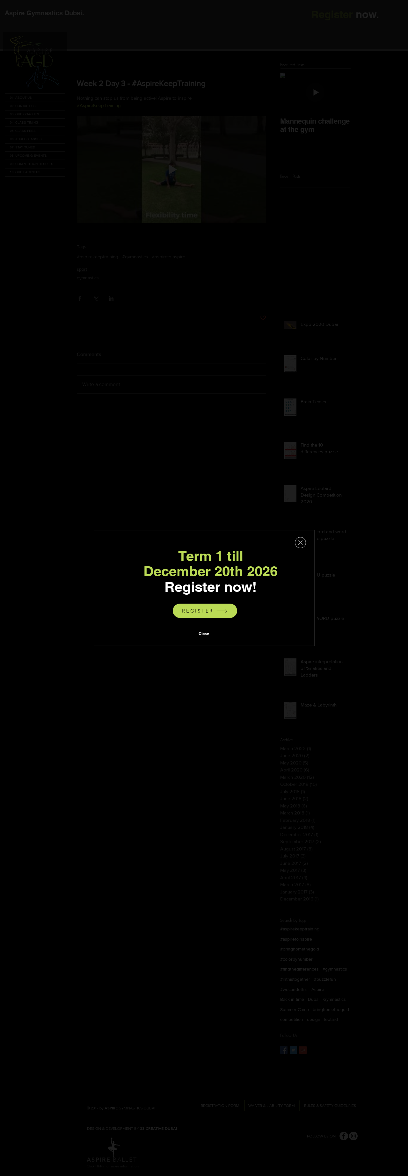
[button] (300, 542)
